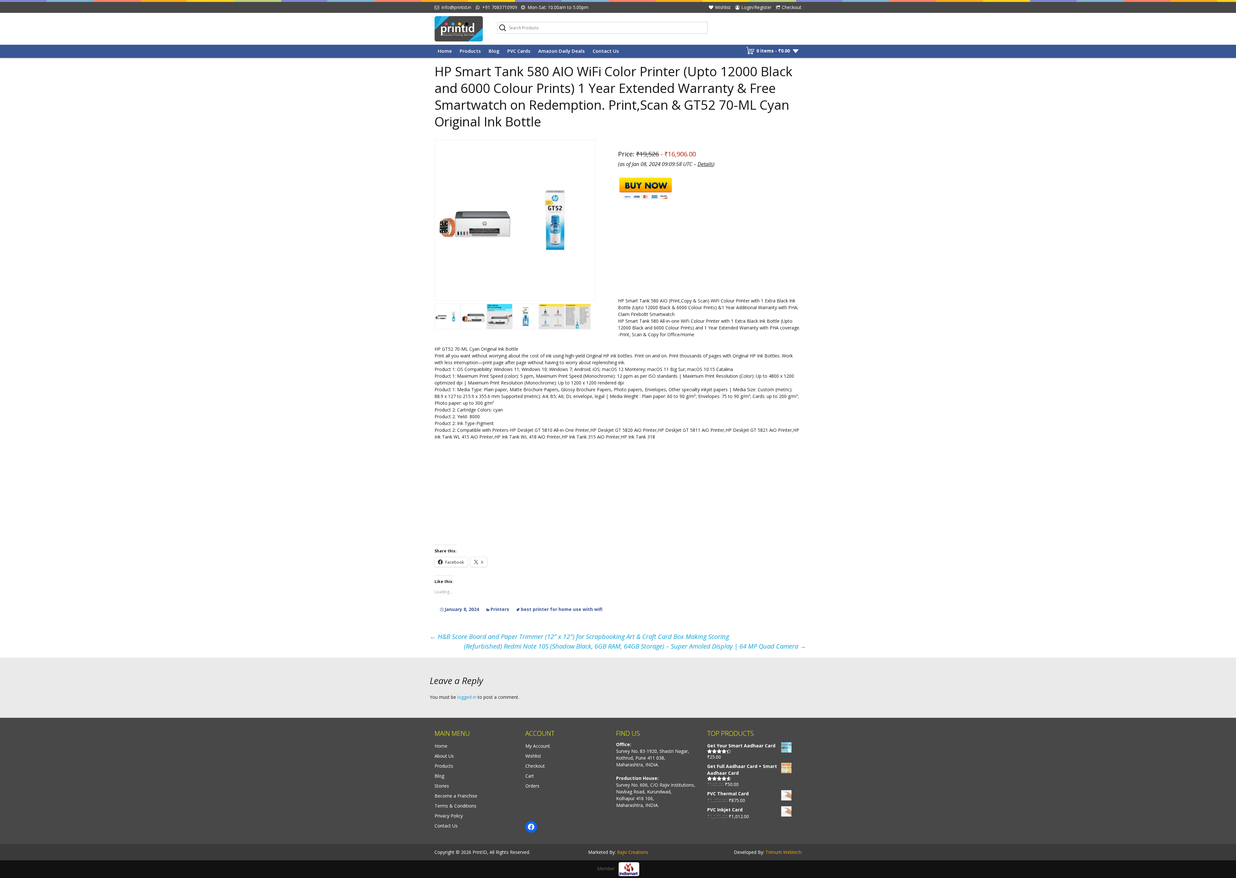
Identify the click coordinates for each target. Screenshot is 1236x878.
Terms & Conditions (455, 806)
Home (445, 51)
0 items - (773, 51)
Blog (494, 51)
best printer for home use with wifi (562, 609)
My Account (537, 746)
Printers (500, 609)
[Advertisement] (618, 384)
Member (608, 868)
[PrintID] (461, 29)
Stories (442, 786)
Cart (529, 776)
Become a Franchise (456, 796)
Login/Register (756, 7)
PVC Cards (518, 51)
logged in (466, 697)
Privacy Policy (449, 816)
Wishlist (723, 7)
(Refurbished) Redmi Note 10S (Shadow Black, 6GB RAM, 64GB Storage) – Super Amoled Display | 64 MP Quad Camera (635, 646)
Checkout (791, 7)
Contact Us (606, 51)
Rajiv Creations (632, 852)
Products (470, 51)
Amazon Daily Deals (561, 51)
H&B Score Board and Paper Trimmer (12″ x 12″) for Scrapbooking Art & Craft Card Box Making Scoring (579, 636)
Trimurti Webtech (783, 852)
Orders (532, 786)
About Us (444, 756)
